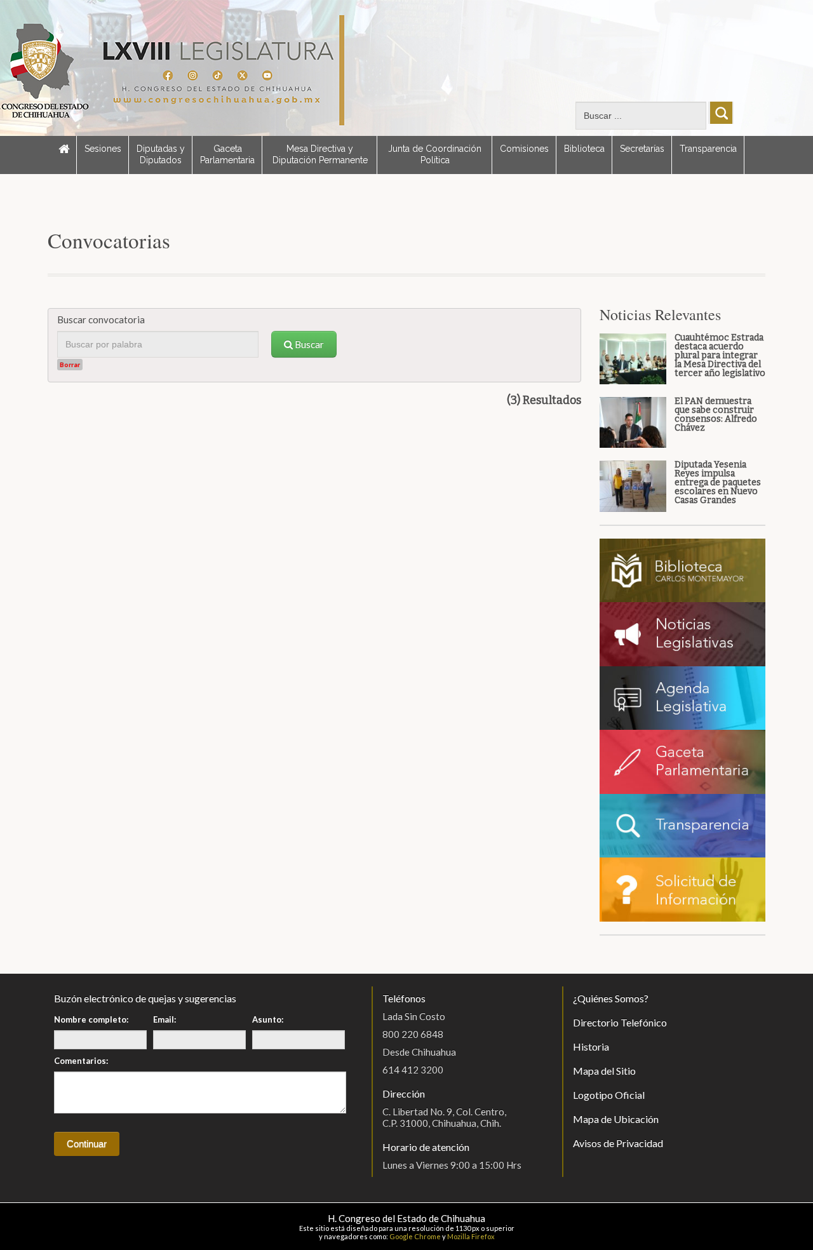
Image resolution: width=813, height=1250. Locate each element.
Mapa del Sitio (604, 1071)
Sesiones (102, 149)
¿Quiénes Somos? (610, 998)
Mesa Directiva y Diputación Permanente (320, 154)
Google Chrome (415, 1236)
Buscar (308, 344)
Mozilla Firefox (471, 1236)
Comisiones (524, 149)
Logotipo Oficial (609, 1095)
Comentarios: (81, 1061)
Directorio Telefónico (620, 1022)
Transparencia (708, 149)
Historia (591, 1046)
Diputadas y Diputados (161, 154)
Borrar (70, 364)
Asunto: (267, 1019)
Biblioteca (584, 149)
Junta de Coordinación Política (434, 154)
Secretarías (642, 149)
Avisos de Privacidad (618, 1143)
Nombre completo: (91, 1019)
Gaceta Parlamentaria (227, 154)
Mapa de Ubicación (616, 1119)
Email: (164, 1019)
